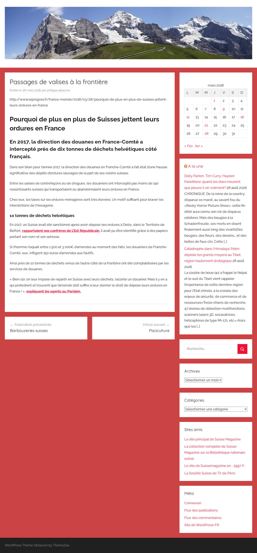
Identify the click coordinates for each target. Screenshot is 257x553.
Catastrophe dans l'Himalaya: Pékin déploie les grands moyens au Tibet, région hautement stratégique (212, 255)
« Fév (188, 146)
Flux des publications (201, 510)
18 (242, 117)
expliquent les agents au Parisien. (53, 291)
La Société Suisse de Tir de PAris (209, 473)
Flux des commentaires (202, 518)
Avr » (199, 146)
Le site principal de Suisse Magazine (212, 439)
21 (206, 125)
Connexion (192, 503)
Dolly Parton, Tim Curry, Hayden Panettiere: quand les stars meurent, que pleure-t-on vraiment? (212, 182)
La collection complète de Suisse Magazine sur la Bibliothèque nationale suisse (214, 452)
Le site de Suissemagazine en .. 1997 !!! (214, 466)
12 (188, 117)
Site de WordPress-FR (201, 525)
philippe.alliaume (58, 90)
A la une (195, 166)
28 (206, 133)
